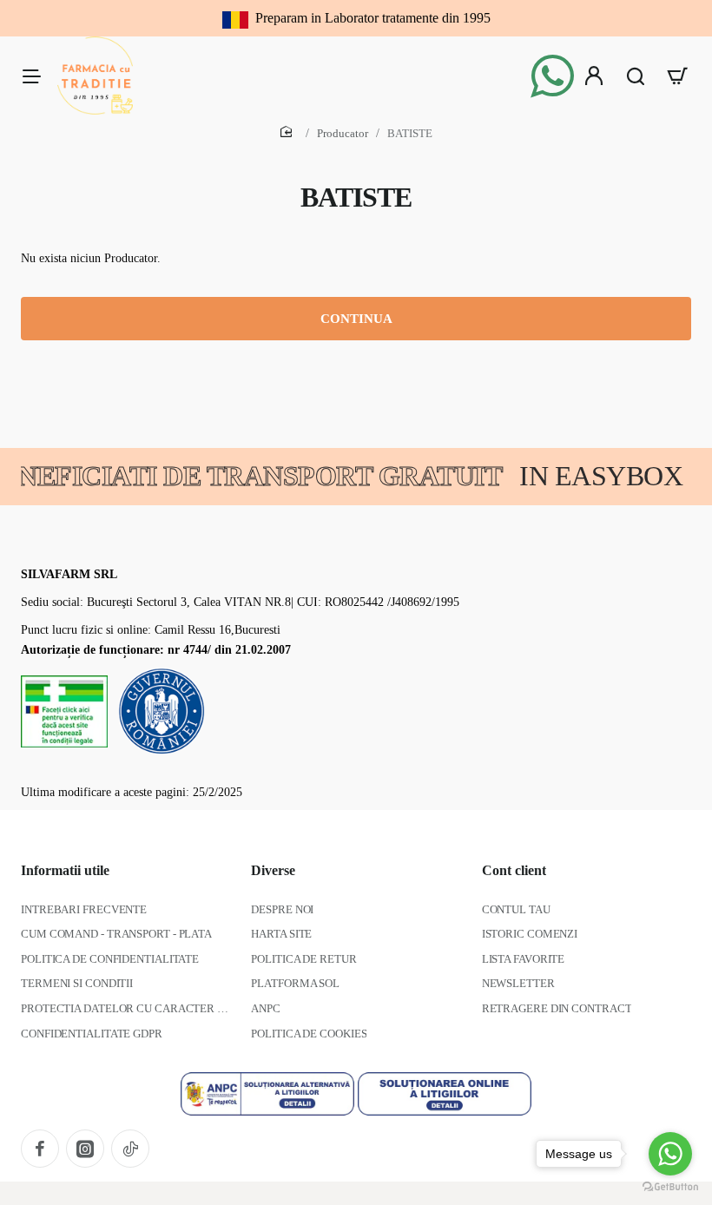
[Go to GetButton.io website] (670, 1187)
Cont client (514, 870)
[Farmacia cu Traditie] (31, 75)
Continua (356, 319)
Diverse (273, 870)
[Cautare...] (635, 75)
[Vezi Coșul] (677, 75)
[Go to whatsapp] (670, 1153)
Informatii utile (65, 870)
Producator (342, 133)
